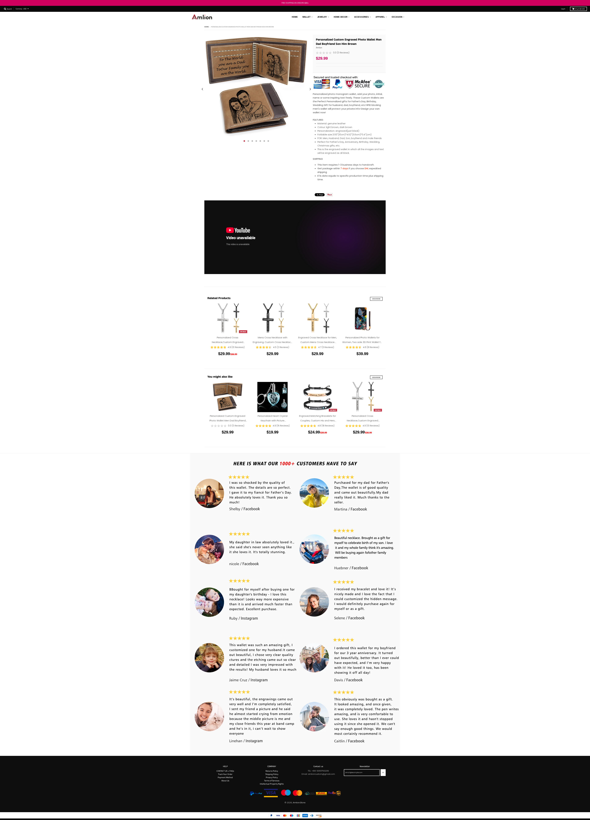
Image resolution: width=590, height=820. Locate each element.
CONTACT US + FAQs (225, 770)
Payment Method (225, 777)
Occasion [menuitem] (397, 17)
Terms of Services (271, 780)
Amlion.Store (299, 802)
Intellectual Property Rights (272, 783)
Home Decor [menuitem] (340, 17)
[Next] (310, 89)
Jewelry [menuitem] (322, 17)
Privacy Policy (272, 777)
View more (376, 299)
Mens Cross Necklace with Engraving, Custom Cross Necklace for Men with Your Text (272, 342)
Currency (19, 8)
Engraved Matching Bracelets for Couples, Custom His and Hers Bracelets (317, 420)
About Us (225, 780)
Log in (563, 8)
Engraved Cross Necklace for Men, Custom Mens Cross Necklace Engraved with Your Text (317, 342)
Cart (580, 9)
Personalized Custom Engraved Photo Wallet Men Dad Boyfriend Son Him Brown (227, 420)
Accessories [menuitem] (361, 17)
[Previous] (202, 89)
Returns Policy (272, 770)
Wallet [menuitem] (306, 17)
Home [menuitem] (295, 17)
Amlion (319, 47)
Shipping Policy (271, 774)
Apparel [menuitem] (380, 17)
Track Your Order (225, 774)
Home (206, 26)
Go (383, 772)
